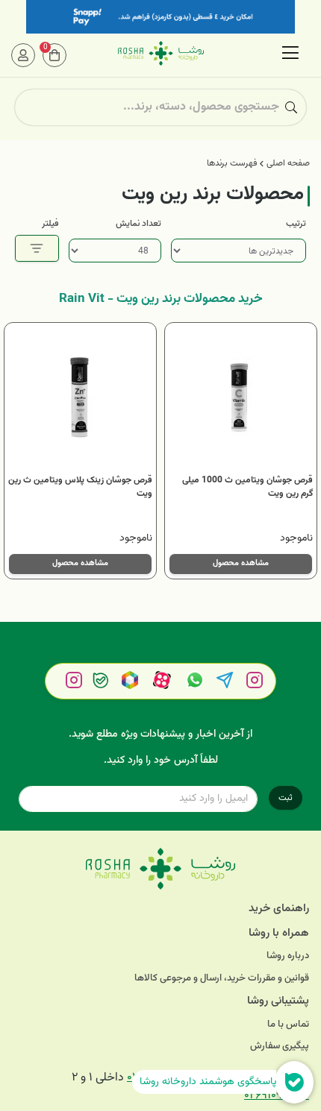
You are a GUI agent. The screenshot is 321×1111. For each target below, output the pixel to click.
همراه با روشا (279, 933)
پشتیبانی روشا (278, 1001)
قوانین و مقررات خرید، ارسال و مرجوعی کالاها (221, 979)
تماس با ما (288, 1025)
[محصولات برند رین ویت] (160, 869)
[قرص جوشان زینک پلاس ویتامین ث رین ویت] (80, 398)
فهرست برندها (232, 163)
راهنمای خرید (279, 908)
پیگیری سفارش (279, 1046)
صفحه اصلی (288, 163)
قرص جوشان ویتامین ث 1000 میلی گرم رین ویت (247, 486)
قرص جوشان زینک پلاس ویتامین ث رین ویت (80, 486)
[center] (291, 107)
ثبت (285, 798)
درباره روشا (288, 956)
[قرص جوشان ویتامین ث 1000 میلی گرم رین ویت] (241, 398)
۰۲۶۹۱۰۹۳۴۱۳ (276, 1095)
